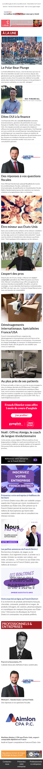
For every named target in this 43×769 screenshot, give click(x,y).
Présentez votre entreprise (21, 764)
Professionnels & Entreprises (17, 625)
